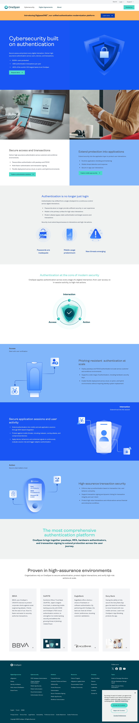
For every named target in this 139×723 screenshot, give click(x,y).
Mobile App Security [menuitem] (36, 686)
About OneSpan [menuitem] (95, 678)
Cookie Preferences (72, 714)
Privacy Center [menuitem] (14, 714)
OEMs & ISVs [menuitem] (54, 684)
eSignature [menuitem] (13, 678)
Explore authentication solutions (21, 174)
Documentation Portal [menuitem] (77, 684)
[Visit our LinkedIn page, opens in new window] (121, 669)
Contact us (129, 7)
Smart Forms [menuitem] (13, 690)
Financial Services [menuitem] (55, 678)
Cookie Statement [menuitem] (61, 714)
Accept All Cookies (119, 705)
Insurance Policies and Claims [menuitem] (58, 681)
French (17, 710)
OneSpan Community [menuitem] (76, 687)
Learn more (106, 15)
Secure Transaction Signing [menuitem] (58, 693)
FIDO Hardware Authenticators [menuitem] (39, 678)
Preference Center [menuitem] (49, 714)
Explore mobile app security (89, 173)
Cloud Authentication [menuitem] (36, 692)
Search (115, 1)
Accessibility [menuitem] (39, 714)
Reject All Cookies (119, 710)
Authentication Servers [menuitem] (37, 695)
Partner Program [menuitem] (75, 678)
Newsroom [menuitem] (94, 684)
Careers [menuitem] (93, 681)
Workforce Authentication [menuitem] (57, 699)
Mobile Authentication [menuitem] (36, 689)
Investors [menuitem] (93, 690)
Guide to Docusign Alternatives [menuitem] (119, 678)
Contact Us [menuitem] (94, 693)
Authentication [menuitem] (55, 690)
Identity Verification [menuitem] (15, 684)
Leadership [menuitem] (94, 687)
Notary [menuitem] (12, 681)
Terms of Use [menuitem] (23, 714)
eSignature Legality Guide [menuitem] (78, 681)
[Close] (135, 693)
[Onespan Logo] (12, 7)
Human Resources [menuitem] (56, 687)
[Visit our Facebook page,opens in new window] (117, 669)
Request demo (15, 72)
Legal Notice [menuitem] (31, 714)
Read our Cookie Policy (121, 701)
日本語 (22, 710)
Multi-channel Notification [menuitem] (17, 687)
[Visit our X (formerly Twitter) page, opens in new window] (113, 669)
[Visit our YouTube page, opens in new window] (125, 669)
